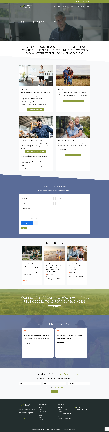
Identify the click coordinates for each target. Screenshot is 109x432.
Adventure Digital (74, 429)
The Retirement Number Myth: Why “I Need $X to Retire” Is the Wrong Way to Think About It (31, 268)
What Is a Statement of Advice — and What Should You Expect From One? (54, 267)
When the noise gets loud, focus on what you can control (76, 266)
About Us (72, 6)
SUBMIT (24, 228)
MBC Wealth (66, 6)
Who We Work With (43, 411)
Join (54, 391)
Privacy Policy (54, 429)
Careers (41, 413)
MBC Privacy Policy (59, 387)
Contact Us (41, 419)
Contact (88, 6)
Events (77, 6)
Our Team (41, 409)
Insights (83, 6)
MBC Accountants (41, 429)
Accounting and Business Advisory (53, 6)
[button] (19, 264)
